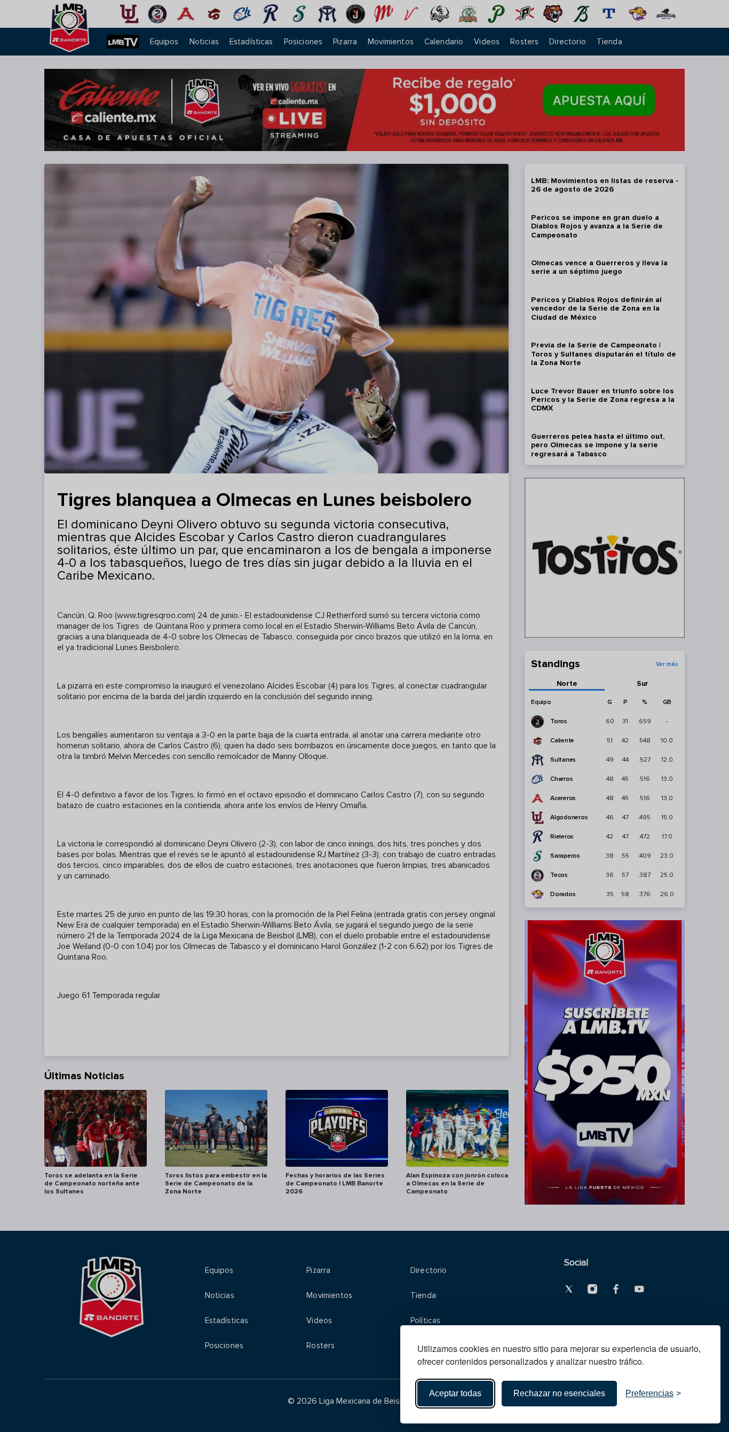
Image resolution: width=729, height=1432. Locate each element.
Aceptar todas (455, 1393)
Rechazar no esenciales (559, 1393)
